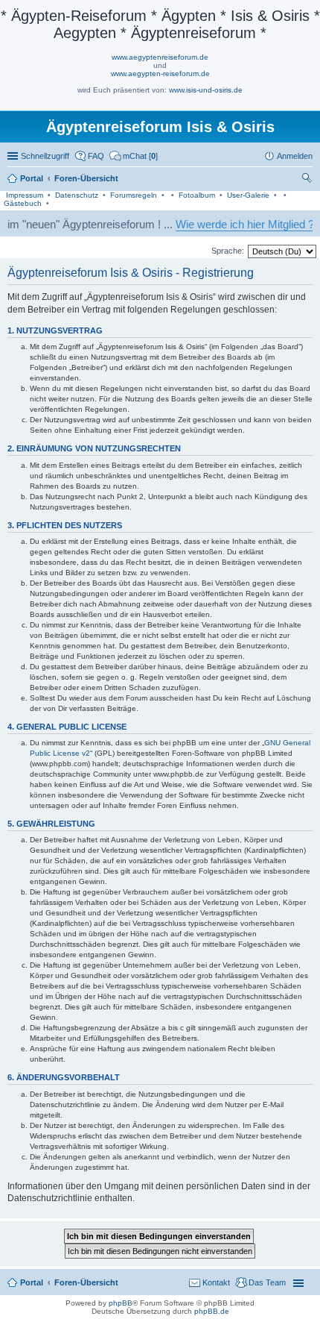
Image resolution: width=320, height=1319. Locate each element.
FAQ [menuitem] (96, 155)
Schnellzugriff (45, 155)
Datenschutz (76, 195)
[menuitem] (133, 156)
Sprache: (227, 250)
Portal (31, 178)
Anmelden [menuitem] (295, 155)
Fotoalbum (197, 195)
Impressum (24, 195)
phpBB (120, 1303)
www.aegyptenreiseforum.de (160, 57)
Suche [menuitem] (308, 180)
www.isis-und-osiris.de (206, 90)
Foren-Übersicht (86, 1282)
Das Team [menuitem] (267, 1282)
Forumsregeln (133, 195)
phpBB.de (211, 1311)
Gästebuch (23, 203)
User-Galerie (248, 195)
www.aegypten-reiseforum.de (160, 73)
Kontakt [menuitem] (216, 1282)
